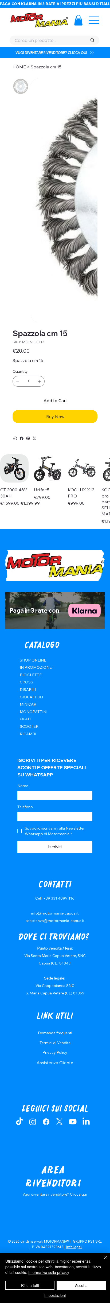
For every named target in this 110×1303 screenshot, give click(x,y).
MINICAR (28, 704)
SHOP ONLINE (33, 660)
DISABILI (28, 689)
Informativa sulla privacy (48, 1272)
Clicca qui (78, 1194)
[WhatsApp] (15, 438)
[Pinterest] (28, 438)
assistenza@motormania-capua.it (55, 920)
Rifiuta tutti (30, 1285)
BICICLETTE (31, 674)
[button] (78, 20)
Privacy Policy (54, 1052)
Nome (22, 785)
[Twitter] (34, 438)
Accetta (81, 1285)
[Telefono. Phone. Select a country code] (26, 817)
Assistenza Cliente (55, 1062)
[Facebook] (21, 438)
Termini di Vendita (55, 1042)
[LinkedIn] (86, 1121)
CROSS (26, 682)
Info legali (74, 1247)
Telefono (25, 806)
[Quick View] (14, 468)
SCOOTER (29, 726)
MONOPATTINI (33, 711)
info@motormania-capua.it (54, 913)
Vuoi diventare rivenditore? (46, 1194)
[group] (55, 489)
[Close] (102, 1260)
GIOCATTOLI (31, 697)
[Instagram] (32, 1121)
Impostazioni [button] (55, 1295)
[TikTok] (19, 1121)
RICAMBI (28, 734)
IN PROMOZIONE (36, 667)
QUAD (25, 719)
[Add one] (39, 381)
